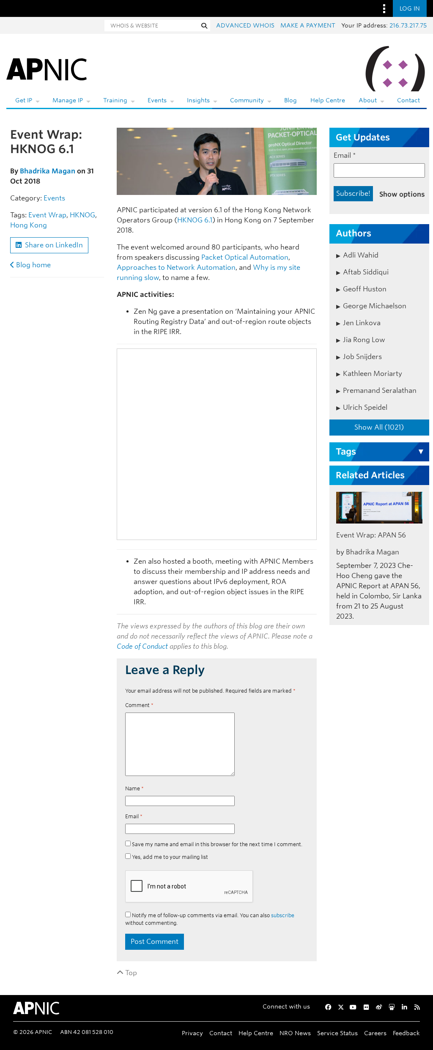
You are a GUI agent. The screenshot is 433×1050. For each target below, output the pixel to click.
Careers (375, 1032)
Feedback (406, 1032)
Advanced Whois (245, 25)
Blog (290, 100)
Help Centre (327, 100)
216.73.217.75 (408, 25)
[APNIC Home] (46, 67)
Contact (408, 100)
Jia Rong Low (364, 340)
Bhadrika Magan (47, 171)
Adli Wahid (360, 255)
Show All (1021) (379, 427)
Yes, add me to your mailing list (169, 857)
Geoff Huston (364, 289)
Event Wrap (47, 215)
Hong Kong (28, 225)
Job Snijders (362, 357)
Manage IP (67, 100)
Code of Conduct (142, 646)
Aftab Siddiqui (366, 272)
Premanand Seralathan (380, 391)
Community (247, 100)
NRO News (295, 1032)
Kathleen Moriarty (372, 374)
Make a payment (307, 25)
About (368, 100)
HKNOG (82, 215)
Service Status (337, 1032)
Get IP (23, 100)
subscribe (282, 915)
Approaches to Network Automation (176, 267)
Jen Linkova (362, 323)
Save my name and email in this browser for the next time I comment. (217, 844)
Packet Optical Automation (244, 257)
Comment (139, 705)
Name (134, 788)
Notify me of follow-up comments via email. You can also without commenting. (209, 919)
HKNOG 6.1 (194, 220)
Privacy (192, 1032)
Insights (198, 100)
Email (134, 816)
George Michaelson (374, 306)
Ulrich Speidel (365, 407)
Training (115, 100)
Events (157, 100)
